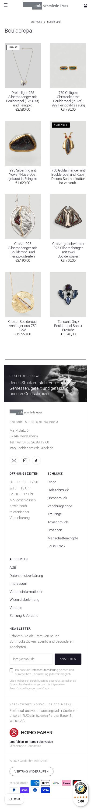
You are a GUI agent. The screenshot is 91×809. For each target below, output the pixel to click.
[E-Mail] (14, 460)
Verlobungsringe (60, 506)
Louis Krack (56, 546)
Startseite (36, 21)
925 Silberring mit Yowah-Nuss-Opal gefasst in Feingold (22, 174)
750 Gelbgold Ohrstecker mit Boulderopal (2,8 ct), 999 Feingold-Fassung (68, 99)
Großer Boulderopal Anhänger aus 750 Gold (22, 326)
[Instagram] (25, 460)
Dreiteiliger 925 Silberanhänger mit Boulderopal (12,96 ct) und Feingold (22, 99)
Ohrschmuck (57, 498)
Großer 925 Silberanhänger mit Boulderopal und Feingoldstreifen (22, 250)
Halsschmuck (58, 490)
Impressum (18, 583)
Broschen (55, 530)
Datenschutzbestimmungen (25, 684)
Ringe (52, 482)
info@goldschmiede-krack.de (31, 448)
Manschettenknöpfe (63, 538)
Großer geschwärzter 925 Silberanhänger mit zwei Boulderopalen (68, 250)
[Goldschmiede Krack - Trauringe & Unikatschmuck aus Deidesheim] (45, 5)
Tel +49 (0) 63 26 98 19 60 (29, 442)
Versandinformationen (26, 592)
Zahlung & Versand (24, 616)
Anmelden (68, 659)
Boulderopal (53, 21)
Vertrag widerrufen (31, 771)
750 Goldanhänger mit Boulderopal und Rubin (68, 172)
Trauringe (55, 514)
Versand (16, 608)
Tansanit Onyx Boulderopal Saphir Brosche (68, 326)
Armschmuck (58, 522)
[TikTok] (36, 460)
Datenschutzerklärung (26, 576)
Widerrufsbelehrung (24, 600)
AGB (13, 567)
